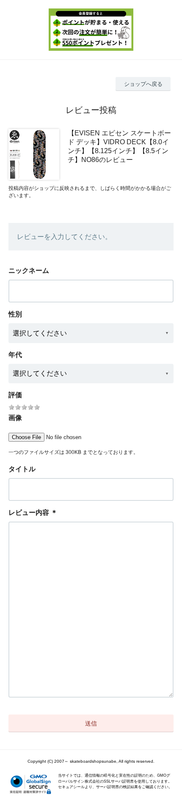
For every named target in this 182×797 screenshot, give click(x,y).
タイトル (22, 469)
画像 (15, 417)
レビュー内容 (28, 512)
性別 (15, 314)
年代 (15, 354)
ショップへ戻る (143, 84)
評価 (15, 394)
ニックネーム (28, 270)
